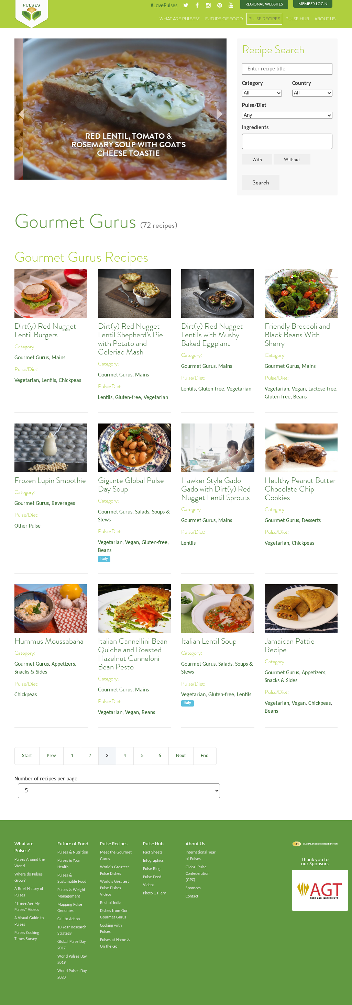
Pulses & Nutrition (72, 852)
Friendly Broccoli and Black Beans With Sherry (297, 334)
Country (301, 83)
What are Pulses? (180, 19)
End (205, 755)
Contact (192, 896)
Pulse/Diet (254, 105)
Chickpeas (70, 380)
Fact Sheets (153, 852)
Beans (300, 397)
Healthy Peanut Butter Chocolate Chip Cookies (300, 489)
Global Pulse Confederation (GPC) (197, 873)
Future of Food (224, 19)
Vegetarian (26, 380)
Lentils (49, 380)
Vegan (299, 389)
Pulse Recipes (264, 19)
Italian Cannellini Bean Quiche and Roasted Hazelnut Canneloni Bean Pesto (132, 654)
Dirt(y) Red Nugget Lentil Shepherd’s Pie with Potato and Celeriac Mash (130, 339)
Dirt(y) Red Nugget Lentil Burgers (45, 330)
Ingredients (255, 128)
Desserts (311, 520)
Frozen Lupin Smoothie (50, 480)
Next (181, 755)
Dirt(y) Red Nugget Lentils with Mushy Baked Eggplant (212, 334)
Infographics (153, 861)
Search (260, 182)
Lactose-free (322, 389)
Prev (51, 755)
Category (252, 83)
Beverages (63, 503)
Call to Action (68, 919)
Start (27, 755)
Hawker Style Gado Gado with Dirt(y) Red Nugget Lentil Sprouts (216, 489)
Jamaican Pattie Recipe (290, 645)
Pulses (31, 14)
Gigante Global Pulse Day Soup (131, 484)
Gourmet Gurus (31, 358)
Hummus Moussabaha (49, 641)
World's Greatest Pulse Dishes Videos (114, 888)
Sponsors (193, 888)
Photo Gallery (154, 893)
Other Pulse (27, 526)
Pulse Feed (152, 877)
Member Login (312, 4)
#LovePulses (164, 6)
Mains (58, 358)
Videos (148, 885)
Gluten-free (128, 397)
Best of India (110, 903)
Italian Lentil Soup (208, 641)
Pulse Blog (152, 869)
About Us (325, 19)
